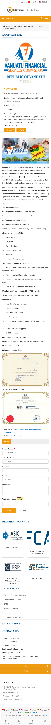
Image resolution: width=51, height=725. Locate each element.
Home (8, 26)
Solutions (17, 26)
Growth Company (9, 29)
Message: (6, 484)
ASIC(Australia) (12, 548)
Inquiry (31, 723)
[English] (43, 2)
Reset (24, 511)
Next (44, 60)
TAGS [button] (26, 671)
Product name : (9, 449)
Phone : (6, 467)
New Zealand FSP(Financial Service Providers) (12, 581)
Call (19, 723)
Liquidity (7, 613)
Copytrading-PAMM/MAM (13, 617)
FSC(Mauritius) (15, 436)
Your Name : (8, 458)
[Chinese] (32, 2)
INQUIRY (10, 130)
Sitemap (44, 715)
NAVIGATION (7, 18)
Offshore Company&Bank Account (16, 595)
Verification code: (9, 499)
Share (6, 723)
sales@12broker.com (15, 649)
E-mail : (6, 475)
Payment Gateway (11, 608)
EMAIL (22, 130)
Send (9, 511)
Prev (7, 60)
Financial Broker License (32, 26)
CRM (6, 604)
